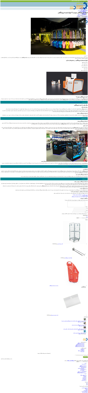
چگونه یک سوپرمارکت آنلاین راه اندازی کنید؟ (75, 166)
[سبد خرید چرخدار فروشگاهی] (72, 285)
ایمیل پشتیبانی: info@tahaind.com (82, 337)
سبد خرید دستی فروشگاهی (80, 344)
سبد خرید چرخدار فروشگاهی (53, 285)
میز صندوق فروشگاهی (80, 372)
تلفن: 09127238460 (84, 335)
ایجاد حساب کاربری (85, 387)
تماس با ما (82, 351)
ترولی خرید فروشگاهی (80, 343)
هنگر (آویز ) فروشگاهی (68, 257)
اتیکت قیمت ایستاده (81, 10)
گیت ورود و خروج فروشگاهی (79, 346)
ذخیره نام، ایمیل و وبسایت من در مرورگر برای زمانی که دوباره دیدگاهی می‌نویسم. (74, 213)
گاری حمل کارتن (60, 243)
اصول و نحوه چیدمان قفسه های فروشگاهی (75, 102)
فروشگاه (82, 349)
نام (87, 208)
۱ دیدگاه (80, 333)
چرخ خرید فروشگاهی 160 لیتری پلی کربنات (74, 118)
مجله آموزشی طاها (81, 350)
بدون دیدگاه (79, 321)
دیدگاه (86, 206)
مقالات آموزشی (85, 10)
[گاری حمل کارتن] (74, 243)
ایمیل (87, 210)
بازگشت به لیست (85, 195)
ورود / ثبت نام (84, 380)
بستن (87, 382)
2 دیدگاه (79, 329)
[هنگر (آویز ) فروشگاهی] (79, 257)
